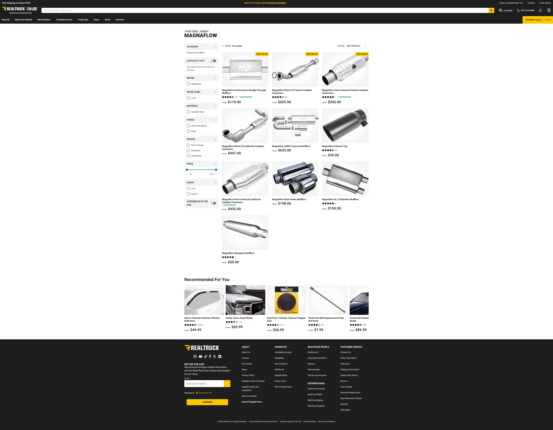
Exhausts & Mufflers (196, 52)
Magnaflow (196, 84)
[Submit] (227, 383)
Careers (245, 358)
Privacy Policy (248, 375)
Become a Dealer (249, 396)
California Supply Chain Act (290, 421)
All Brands (279, 369)
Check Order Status (349, 375)
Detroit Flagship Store (252, 402)
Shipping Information (349, 369)
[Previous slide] (187, 309)
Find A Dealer (346, 387)
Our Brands (247, 364)
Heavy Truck (280, 381)
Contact (531, 3)
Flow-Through (197, 145)
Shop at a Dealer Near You (511, 3)
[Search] (491, 10)
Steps (96, 19)
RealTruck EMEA (315, 394)
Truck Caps (83, 19)
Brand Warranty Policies (351, 398)
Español (344, 404)
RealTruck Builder (277, 3)
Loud (193, 98)
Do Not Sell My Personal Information (263, 421)
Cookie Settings (310, 421)
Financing (344, 364)
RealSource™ (313, 352)
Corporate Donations (317, 358)
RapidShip (279, 358)
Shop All (5, 19)
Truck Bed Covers (64, 19)
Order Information (348, 358)
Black (193, 131)
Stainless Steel (197, 112)
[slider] (187, 170)
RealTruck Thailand (316, 406)
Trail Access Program (317, 375)
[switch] (201, 61)
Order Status (545, 3)
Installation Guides (283, 352)
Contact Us (345, 352)
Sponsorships (314, 369)
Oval (193, 188)
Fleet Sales (345, 410)
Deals (107, 19)
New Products (44, 19)
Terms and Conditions (326, 421)
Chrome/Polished (199, 126)
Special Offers (281, 375)
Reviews (311, 364)
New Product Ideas (283, 387)
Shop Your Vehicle (23, 19)
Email (187, 378)
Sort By (341, 46)
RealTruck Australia (316, 388)
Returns (343, 381)
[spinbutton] (191, 174)
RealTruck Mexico (315, 400)
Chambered (196, 156)
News (244, 369)
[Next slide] (366, 309)
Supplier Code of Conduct (253, 381)
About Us (246, 352)
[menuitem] (5, 20)
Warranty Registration (350, 392)
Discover (120, 19)
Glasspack (195, 150)
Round (194, 194)
